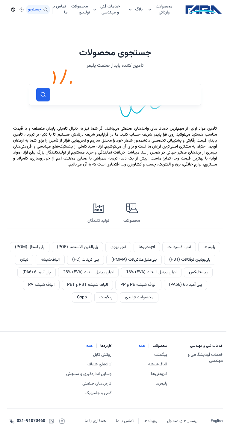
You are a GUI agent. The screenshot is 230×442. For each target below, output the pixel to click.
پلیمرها (209, 247)
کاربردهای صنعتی (96, 384)
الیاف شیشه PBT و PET (87, 285)
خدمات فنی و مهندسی (110, 9)
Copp (82, 297)
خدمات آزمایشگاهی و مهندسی (205, 358)
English (217, 421)
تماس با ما (125, 421)
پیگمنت (105, 297)
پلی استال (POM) (29, 247)
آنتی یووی (118, 247)
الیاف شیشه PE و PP (138, 285)
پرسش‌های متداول (182, 421)
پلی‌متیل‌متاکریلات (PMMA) (134, 259)
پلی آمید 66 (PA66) (185, 285)
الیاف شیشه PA (41, 285)
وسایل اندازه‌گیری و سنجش (88, 374)
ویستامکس (198, 272)
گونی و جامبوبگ (98, 393)
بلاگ (139, 9)
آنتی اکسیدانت (179, 247)
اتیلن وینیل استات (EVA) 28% (88, 272)
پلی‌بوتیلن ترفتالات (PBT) (189, 259)
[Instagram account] (62, 421)
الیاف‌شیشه (50, 259)
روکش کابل (102, 355)
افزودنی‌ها (147, 247)
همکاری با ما (95, 421)
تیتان (24, 259)
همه (142, 346)
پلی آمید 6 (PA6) (36, 272)
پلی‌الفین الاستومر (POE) (77, 247)
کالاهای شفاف (99, 364)
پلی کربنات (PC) (85, 259)
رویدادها (150, 421)
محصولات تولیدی (139, 297)
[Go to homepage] (203, 9)
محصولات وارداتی (164, 9)
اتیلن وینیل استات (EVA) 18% (151, 272)
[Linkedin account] (51, 421)
